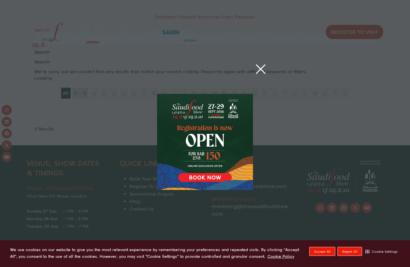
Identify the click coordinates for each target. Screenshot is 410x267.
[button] (381, 251)
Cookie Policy (280, 256)
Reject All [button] (349, 251)
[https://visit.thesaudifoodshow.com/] (205, 188)
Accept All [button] (322, 251)
